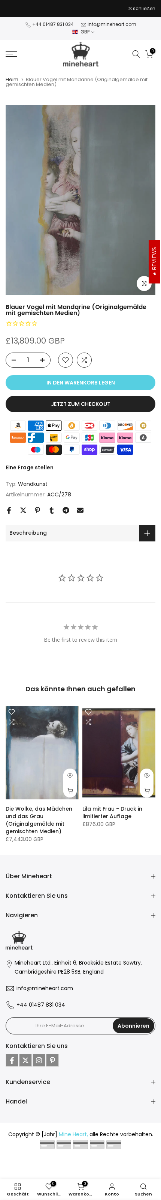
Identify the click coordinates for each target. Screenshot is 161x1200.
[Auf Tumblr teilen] (51, 510)
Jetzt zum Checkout (80, 404)
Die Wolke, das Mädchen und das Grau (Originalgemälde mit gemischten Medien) (39, 820)
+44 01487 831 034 (53, 24)
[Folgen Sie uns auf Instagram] (39, 1060)
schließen (143, 8)
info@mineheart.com (112, 24)
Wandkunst (33, 484)
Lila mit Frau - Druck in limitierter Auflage (112, 812)
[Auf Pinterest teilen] (37, 510)
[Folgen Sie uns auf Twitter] (25, 1060)
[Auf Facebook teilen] (9, 510)
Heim (12, 79)
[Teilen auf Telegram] (66, 510)
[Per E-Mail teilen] (80, 510)
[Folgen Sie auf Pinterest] (52, 1060)
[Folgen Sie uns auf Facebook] (12, 1060)
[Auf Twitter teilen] (23, 510)
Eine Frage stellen (30, 467)
